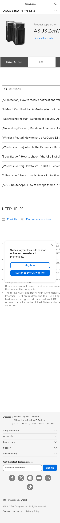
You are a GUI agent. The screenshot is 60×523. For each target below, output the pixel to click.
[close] (52, 244)
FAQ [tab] (41, 62)
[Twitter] (21, 478)
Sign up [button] (50, 467)
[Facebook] (12, 478)
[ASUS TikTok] (30, 487)
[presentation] (3, 219)
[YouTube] (39, 478)
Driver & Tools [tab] (14, 62)
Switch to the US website (30, 272)
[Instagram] (30, 478)
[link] (30, 4)
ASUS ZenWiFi (21, 423)
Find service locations (38, 219)
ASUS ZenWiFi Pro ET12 (19, 11)
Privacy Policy (32, 511)
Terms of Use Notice (12, 511)
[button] (4, 3)
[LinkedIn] (48, 478)
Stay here (30, 265)
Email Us (12, 219)
